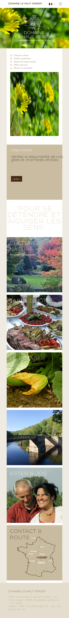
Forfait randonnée (22, 58)
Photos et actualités (23, 67)
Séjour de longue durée (25, 61)
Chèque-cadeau (21, 55)
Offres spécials (21, 64)
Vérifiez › (16, 178)
